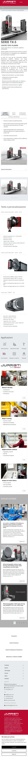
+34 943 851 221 (9, 689)
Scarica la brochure (6, 169)
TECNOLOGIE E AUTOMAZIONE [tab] (22, 113)
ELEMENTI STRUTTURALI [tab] (5, 113)
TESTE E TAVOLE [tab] (13, 113)
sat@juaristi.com (9, 694)
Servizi (6, 673)
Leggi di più (22, 541)
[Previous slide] (3, 189)
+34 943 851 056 (9, 696)
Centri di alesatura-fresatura (11, 10)
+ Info (24, 397)
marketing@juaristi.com (11, 705)
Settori (6, 668)
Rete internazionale (10, 700)
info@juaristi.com (9, 687)
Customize (14, 750)
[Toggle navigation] (3, 7)
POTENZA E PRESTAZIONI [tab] (14, 117)
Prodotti (3, 10)
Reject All (14, 754)
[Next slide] (25, 189)
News (6, 676)
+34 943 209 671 (9, 698)
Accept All (14, 747)
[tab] (10, 197)
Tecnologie (7, 670)
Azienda (7, 678)
